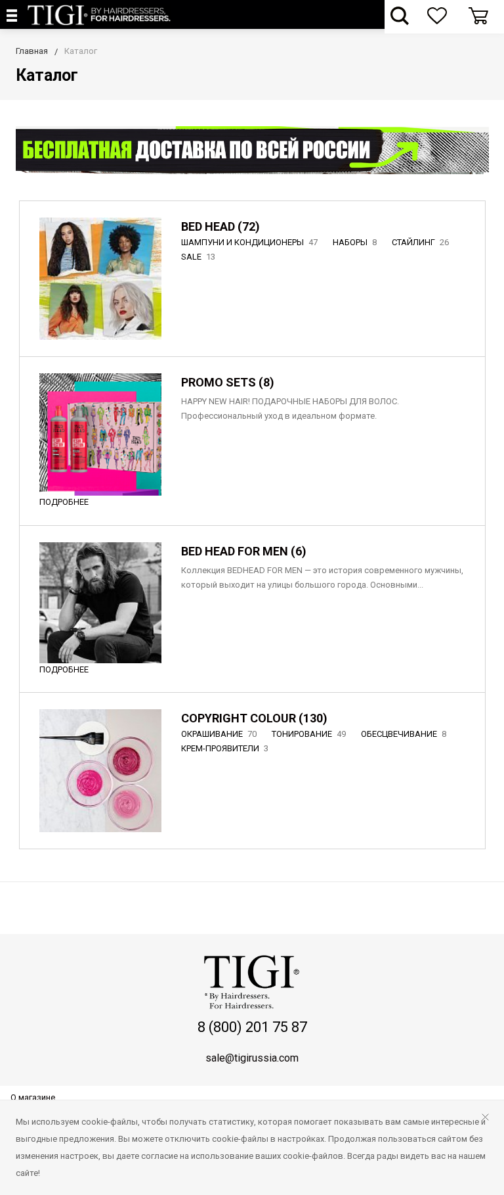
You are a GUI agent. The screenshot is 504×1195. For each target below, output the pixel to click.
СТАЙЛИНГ (420, 242)
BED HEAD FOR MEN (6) (243, 551)
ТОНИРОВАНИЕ (309, 734)
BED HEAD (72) (220, 226)
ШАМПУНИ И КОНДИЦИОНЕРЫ (249, 242)
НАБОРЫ (355, 242)
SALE (198, 257)
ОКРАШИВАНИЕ (219, 734)
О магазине (32, 1097)
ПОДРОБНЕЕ (64, 502)
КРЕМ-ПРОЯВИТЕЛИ (224, 748)
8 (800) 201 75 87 (252, 1027)
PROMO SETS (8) (227, 382)
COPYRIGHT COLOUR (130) (254, 718)
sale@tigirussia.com (252, 1058)
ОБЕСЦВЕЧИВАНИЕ (403, 734)
